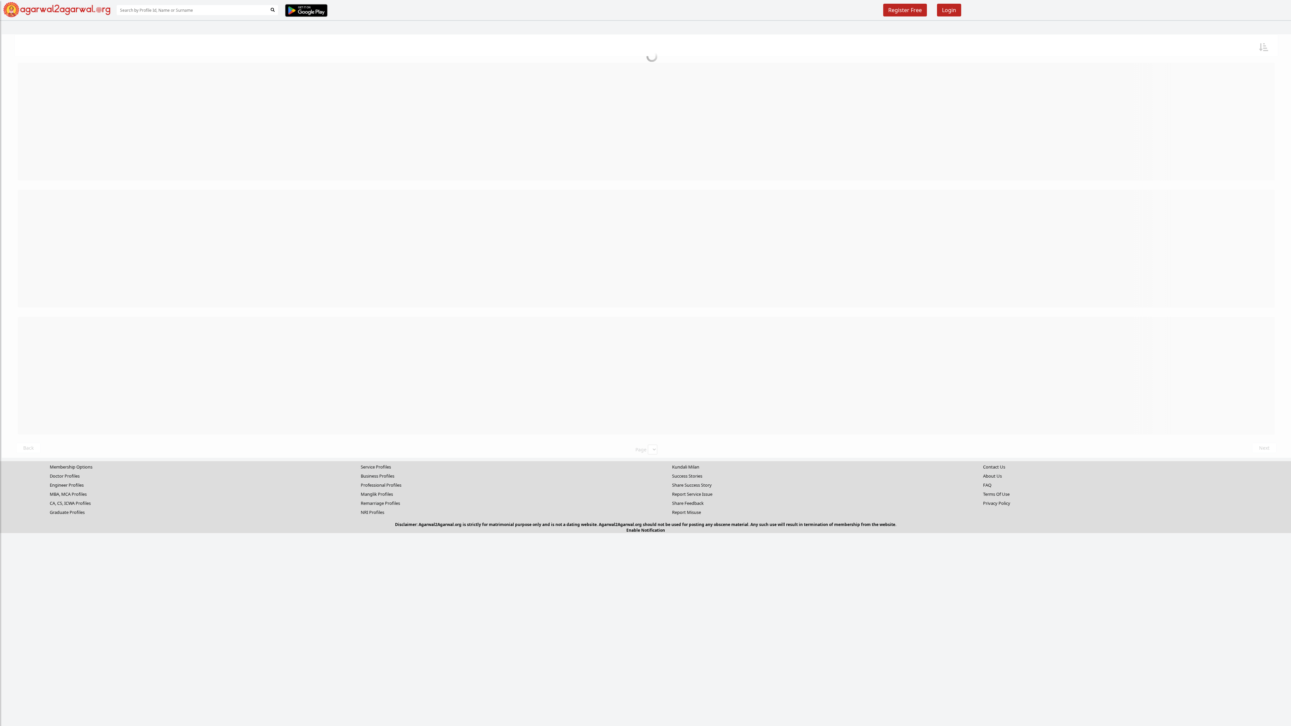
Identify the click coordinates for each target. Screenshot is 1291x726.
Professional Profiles (381, 485)
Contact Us (994, 467)
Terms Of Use (996, 494)
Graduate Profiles (67, 512)
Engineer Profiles (67, 485)
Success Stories (687, 476)
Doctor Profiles (65, 476)
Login (949, 10)
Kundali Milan (685, 467)
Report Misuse (686, 512)
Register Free (905, 10)
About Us (992, 476)
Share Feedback (688, 503)
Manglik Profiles (377, 494)
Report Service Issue (692, 494)
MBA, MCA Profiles (68, 494)
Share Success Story (692, 485)
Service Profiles (376, 467)
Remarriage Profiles (380, 503)
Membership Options (71, 467)
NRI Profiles (372, 512)
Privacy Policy (996, 503)
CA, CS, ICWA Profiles (70, 503)
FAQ (987, 485)
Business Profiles (377, 476)
